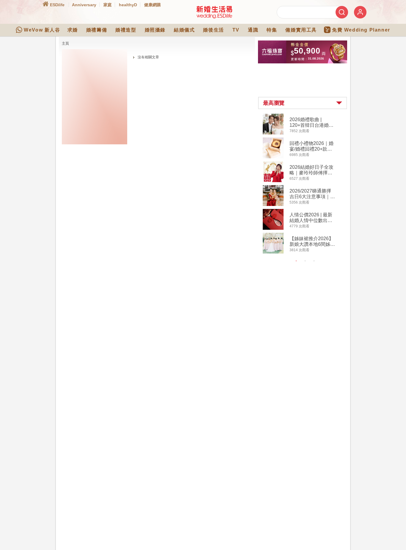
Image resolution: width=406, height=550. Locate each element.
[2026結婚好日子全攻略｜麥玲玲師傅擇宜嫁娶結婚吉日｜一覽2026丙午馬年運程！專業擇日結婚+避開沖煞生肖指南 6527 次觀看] (273, 181)
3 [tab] (314, 261)
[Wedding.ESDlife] (214, 17)
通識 (253, 29)
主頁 (65, 43)
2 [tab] (305, 261)
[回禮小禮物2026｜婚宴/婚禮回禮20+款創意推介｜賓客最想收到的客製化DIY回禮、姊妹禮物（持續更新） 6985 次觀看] (273, 157)
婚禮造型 (125, 29)
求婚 (72, 29)
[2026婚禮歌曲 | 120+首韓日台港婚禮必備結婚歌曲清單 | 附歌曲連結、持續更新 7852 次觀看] (273, 133)
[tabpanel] (307, 184)
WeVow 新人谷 (42, 29)
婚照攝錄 (155, 29)
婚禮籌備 (96, 29)
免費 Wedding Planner (361, 29)
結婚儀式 (184, 29)
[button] (302, 103)
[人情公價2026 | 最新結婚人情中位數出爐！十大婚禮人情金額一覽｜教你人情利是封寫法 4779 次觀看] (273, 228)
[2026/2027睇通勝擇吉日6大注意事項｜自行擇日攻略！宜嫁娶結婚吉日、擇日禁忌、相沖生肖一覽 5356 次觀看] (273, 205)
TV (236, 29)
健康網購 (152, 4)
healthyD (128, 4)
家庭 (107, 4)
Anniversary (84, 4)
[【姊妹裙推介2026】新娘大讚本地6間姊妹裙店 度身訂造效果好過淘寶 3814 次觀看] (273, 252)
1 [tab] (296, 261)
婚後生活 (213, 29)
